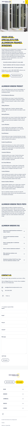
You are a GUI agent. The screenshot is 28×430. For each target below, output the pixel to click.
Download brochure (16, 75)
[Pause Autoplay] (24, 30)
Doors (4, 389)
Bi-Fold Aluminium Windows (8, 95)
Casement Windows (6, 152)
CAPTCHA (4, 356)
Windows (5, 394)
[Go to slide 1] (17, 29)
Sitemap (3, 422)
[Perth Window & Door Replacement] (6, 2)
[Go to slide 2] (20, 29)
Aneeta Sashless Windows (8, 181)
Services (5, 403)
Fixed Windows (5, 133)
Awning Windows (5, 114)
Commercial (5, 398)
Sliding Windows (5, 105)
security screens (7, 193)
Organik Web (8, 425)
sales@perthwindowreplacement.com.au (13, 287)
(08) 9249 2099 (15, 70)
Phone (3, 322)
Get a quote (5, 75)
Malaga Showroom (9, 281)
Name (3, 308)
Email (3, 315)
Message (4, 336)
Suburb (3, 329)
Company (5, 408)
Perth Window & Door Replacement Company (11, 49)
